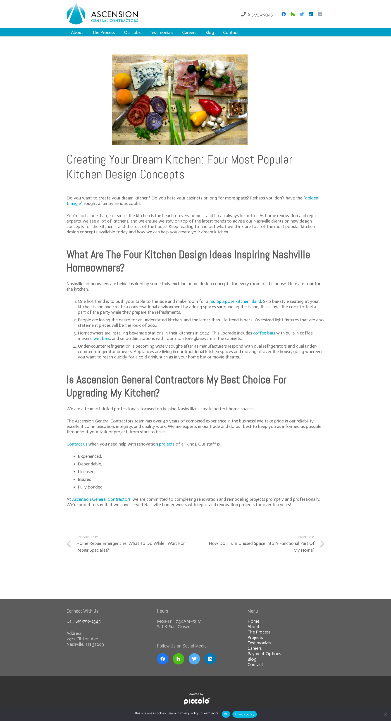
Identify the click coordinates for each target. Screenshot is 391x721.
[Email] (319, 14)
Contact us (77, 444)
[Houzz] (292, 14)
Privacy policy (245, 714)
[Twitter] (301, 14)
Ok (226, 714)
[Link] (109, 14)
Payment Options (264, 653)
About (254, 626)
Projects (255, 637)
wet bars (101, 338)
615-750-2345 (88, 621)
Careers (255, 648)
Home (253, 621)
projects (166, 444)
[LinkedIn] (310, 14)
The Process (259, 632)
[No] (385, 714)
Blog (252, 659)
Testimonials (259, 642)
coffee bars (264, 333)
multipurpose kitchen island (235, 301)
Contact (255, 664)
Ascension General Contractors (101, 499)
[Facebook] (283, 14)
